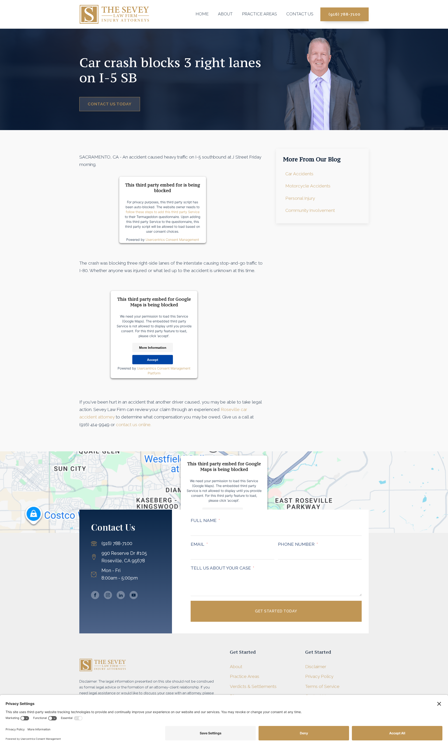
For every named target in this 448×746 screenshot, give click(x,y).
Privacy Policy (319, 676)
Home (202, 13)
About (225, 13)
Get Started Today (276, 611)
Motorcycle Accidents (307, 185)
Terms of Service (322, 686)
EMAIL (197, 544)
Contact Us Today (110, 104)
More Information (152, 347)
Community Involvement (310, 210)
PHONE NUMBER (296, 544)
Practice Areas (259, 13)
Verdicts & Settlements (253, 686)
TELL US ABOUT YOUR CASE (221, 567)
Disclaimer (315, 666)
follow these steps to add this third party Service (163, 212)
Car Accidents (299, 173)
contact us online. (133, 424)
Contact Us (299, 13)
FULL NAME (204, 520)
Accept (152, 360)
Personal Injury (300, 198)
